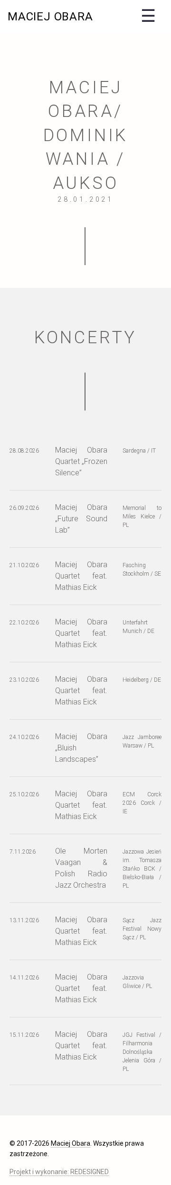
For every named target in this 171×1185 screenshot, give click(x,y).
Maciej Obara (50, 16)
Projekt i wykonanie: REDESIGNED (59, 1172)
